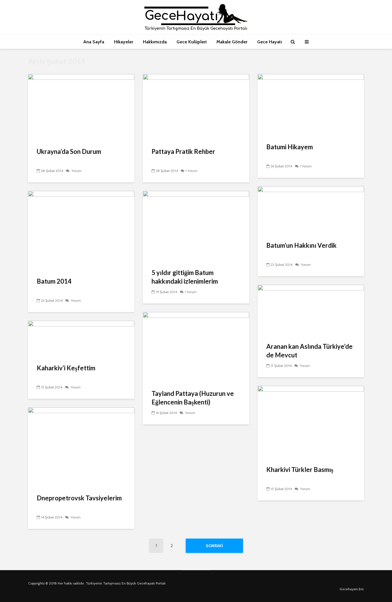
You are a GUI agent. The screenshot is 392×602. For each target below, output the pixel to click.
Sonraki (214, 545)
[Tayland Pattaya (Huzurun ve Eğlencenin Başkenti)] (196, 347)
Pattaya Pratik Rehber (183, 151)
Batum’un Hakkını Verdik (301, 245)
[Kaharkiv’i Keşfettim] (81, 338)
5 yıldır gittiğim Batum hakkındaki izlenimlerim (185, 277)
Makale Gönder (231, 41)
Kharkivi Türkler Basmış (299, 469)
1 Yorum (191, 171)
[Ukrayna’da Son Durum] (81, 107)
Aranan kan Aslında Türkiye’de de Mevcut (309, 350)
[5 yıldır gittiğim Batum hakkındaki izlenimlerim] (196, 226)
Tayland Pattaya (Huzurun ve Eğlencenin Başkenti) (193, 398)
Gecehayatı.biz (351, 589)
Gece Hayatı (269, 41)
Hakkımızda (155, 41)
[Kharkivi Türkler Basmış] (311, 422)
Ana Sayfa (93, 41)
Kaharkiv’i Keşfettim (66, 368)
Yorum (76, 171)
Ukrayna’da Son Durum (69, 151)
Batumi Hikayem (289, 147)
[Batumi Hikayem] (311, 104)
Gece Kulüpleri (191, 41)
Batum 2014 (54, 281)
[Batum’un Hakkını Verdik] (311, 210)
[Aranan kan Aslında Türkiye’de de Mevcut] (311, 309)
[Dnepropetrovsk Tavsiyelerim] (81, 447)
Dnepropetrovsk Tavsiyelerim (79, 498)
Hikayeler (123, 41)
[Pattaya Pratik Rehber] (196, 107)
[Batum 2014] (81, 230)
